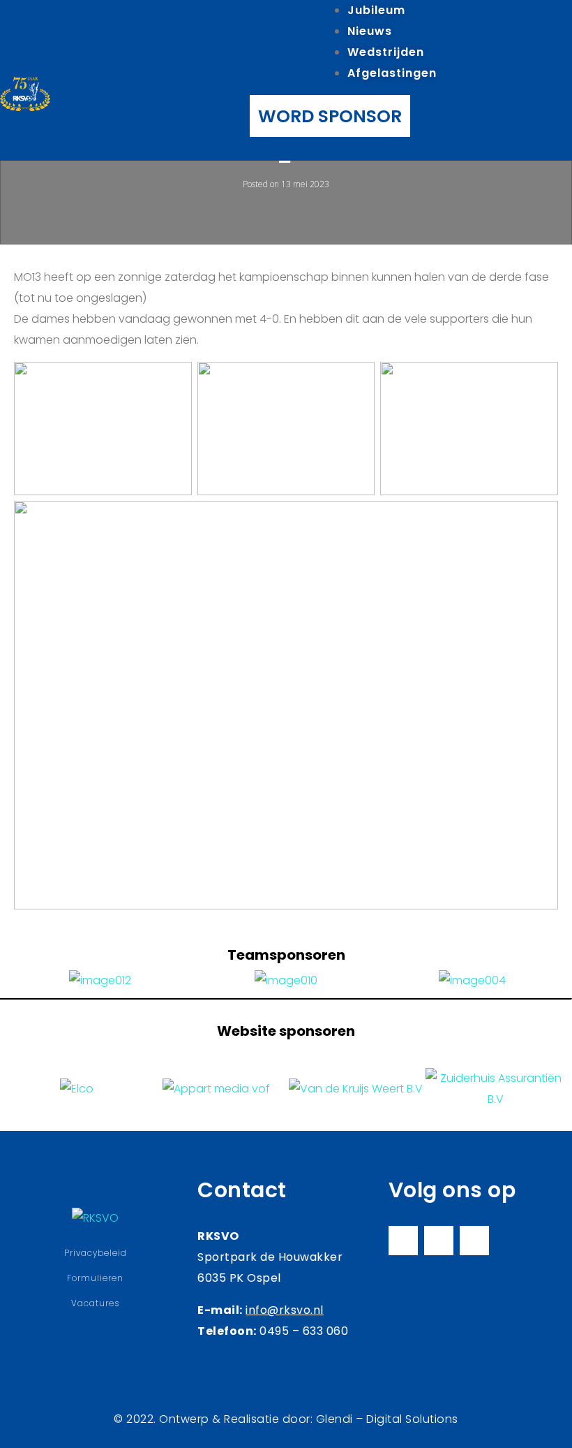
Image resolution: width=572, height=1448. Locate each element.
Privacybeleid (95, 1253)
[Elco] (76, 1088)
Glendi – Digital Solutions (387, 1419)
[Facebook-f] (403, 1240)
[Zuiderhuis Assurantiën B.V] (495, 1089)
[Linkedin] (474, 1240)
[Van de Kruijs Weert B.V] (356, 1088)
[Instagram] (438, 1240)
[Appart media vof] (216, 1088)
